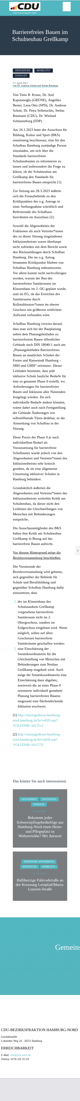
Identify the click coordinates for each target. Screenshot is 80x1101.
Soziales (21, 75)
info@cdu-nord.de (20, 1055)
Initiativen (22, 70)
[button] (67, 6)
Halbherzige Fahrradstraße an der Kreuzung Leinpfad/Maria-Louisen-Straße (40, 884)
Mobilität (43, 70)
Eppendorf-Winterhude (39, 861)
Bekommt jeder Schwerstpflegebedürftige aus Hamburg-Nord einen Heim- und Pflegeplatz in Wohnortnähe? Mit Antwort (40, 827)
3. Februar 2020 (39, 811)
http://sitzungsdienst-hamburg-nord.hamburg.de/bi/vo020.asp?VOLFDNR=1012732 (37, 739)
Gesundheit (29, 799)
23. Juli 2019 (39, 873)
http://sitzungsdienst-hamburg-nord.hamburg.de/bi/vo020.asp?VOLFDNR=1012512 (37, 720)
